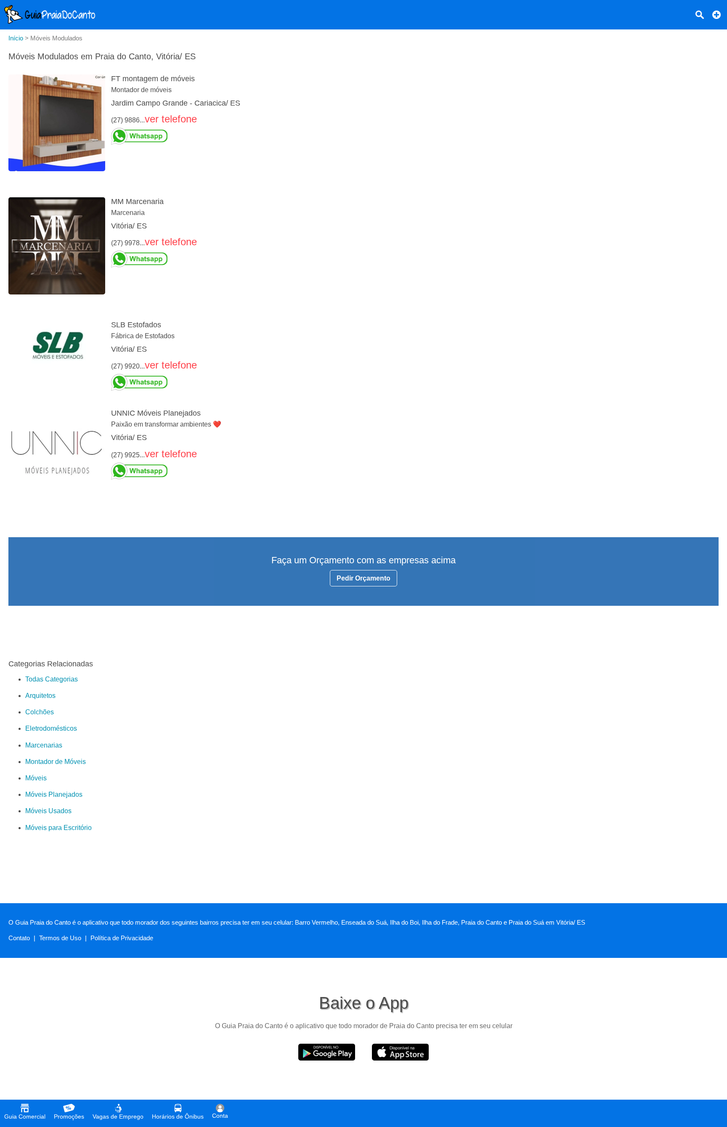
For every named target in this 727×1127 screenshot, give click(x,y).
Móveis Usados (48, 810)
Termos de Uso (60, 937)
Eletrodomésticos (51, 728)
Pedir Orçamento (363, 578)
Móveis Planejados (53, 794)
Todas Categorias (51, 679)
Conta (220, 1115)
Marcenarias (43, 745)
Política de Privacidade (121, 937)
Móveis (36, 778)
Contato (19, 937)
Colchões (39, 712)
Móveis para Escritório (58, 827)
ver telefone (171, 119)
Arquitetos (40, 695)
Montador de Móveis (55, 761)
